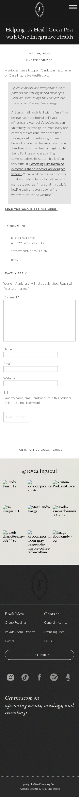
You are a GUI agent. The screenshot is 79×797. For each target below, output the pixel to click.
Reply (14, 260)
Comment (11, 297)
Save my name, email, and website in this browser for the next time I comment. (37, 400)
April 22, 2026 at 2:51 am (29, 243)
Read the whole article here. (31, 210)
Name (8, 349)
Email (8, 364)
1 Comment (16, 226)
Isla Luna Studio (51, 788)
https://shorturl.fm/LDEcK (29, 250)
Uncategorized (39, 60)
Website (9, 378)
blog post (34, 70)
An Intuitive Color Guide (41, 450)
